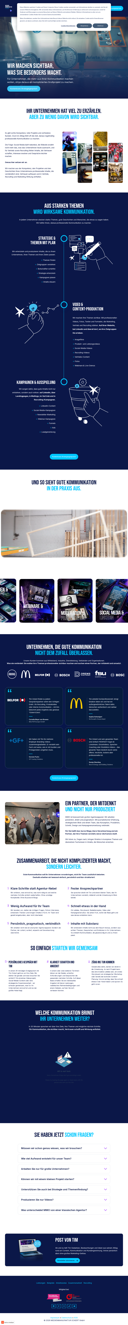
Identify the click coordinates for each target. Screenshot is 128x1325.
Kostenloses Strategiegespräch (23, 89)
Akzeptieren (84, 26)
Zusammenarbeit (75, 1283)
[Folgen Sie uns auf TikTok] (69, 1306)
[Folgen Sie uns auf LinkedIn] (54, 1306)
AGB (76, 1318)
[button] (64, 1148)
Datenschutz (66, 1318)
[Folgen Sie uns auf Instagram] (64, 1306)
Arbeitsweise (61, 1283)
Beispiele (50, 1283)
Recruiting (88, 1283)
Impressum (54, 1318)
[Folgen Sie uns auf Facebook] (59, 1306)
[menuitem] (40, 1283)
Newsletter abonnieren (66, 1260)
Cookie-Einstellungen (68, 26)
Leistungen (40, 1283)
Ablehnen (100, 26)
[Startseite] (8, 8)
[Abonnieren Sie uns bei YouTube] (74, 1306)
